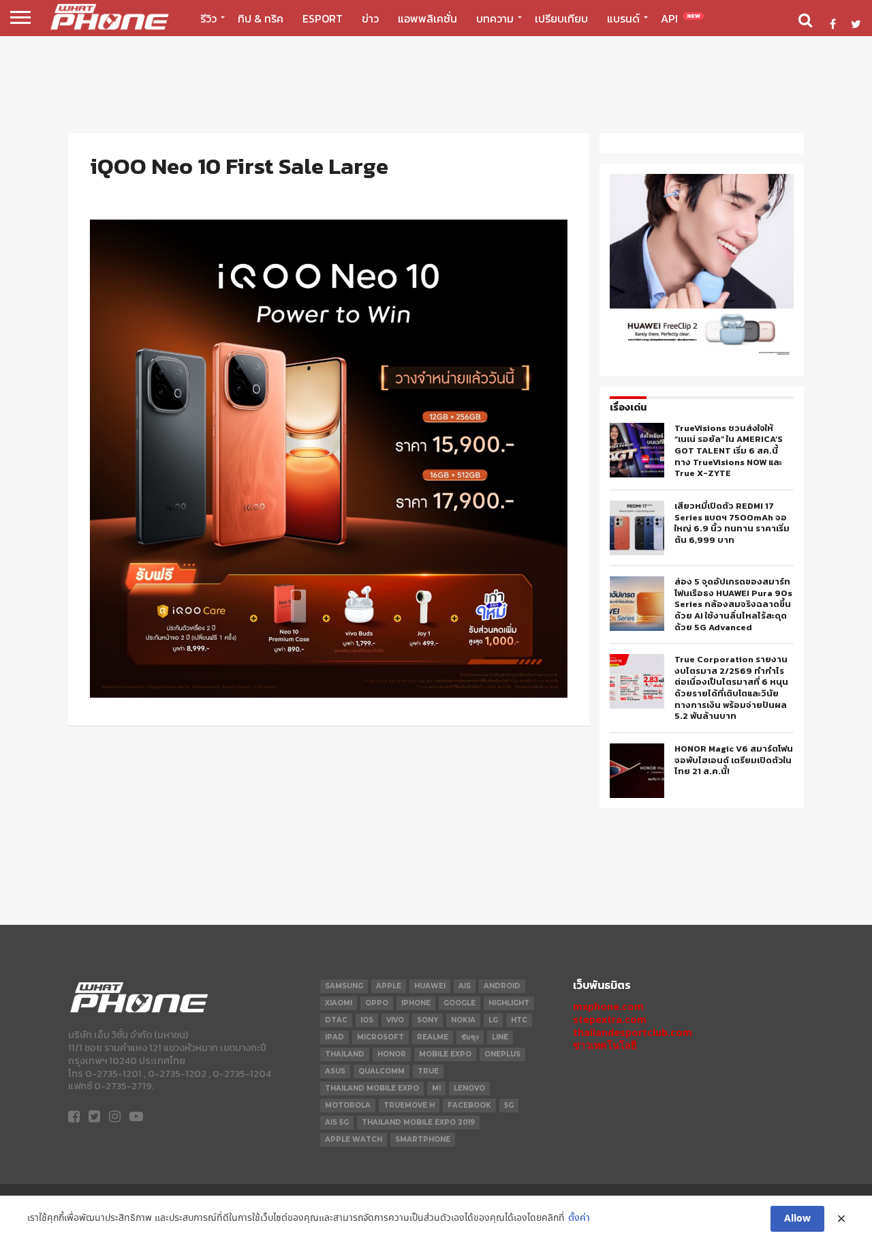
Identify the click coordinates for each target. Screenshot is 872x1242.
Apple (388, 985)
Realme (432, 1037)
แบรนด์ (623, 18)
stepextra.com (610, 1019)
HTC (519, 1020)
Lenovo (469, 1088)
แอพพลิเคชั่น (427, 18)
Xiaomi (338, 1003)
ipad (334, 1037)
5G (509, 1105)
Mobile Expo (445, 1054)
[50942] (702, 354)
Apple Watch (353, 1139)
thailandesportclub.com (632, 1032)
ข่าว (370, 18)
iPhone (416, 1003)
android (502, 985)
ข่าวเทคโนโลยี (604, 1045)
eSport (322, 18)
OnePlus (502, 1054)
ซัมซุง (470, 1037)
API (680, 18)
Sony (427, 1020)
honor (391, 1054)
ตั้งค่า (579, 1218)
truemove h (409, 1105)
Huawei (430, 985)
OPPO (376, 1003)
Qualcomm (381, 1071)
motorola (348, 1105)
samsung (344, 985)
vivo (395, 1020)
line (500, 1037)
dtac (336, 1020)
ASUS (335, 1071)
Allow (797, 1218)
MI (436, 1088)
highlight (508, 1003)
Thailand (344, 1054)
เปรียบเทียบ (561, 18)
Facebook (469, 1105)
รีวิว (208, 18)
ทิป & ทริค (260, 18)
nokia (463, 1020)
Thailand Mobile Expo (372, 1088)
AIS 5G (337, 1122)
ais (464, 985)
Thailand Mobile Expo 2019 (418, 1122)
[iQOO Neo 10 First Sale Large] (328, 694)
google (459, 1003)
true (428, 1071)
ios (366, 1020)
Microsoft (380, 1037)
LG (493, 1020)
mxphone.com (608, 1006)
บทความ (495, 18)
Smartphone (422, 1139)
